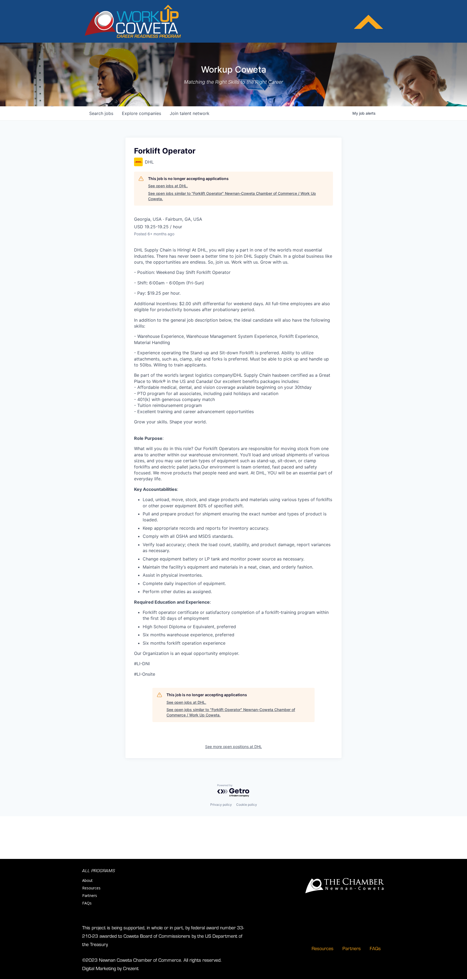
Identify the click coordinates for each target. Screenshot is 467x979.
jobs (101, 113)
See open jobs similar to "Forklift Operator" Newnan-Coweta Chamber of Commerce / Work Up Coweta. (232, 196)
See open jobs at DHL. (168, 185)
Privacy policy (221, 805)
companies (141, 113)
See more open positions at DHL (233, 746)
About (87, 880)
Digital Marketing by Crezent (110, 968)
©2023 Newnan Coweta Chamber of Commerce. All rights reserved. (152, 959)
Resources (91, 887)
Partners (89, 895)
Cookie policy (246, 805)
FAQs (87, 903)
